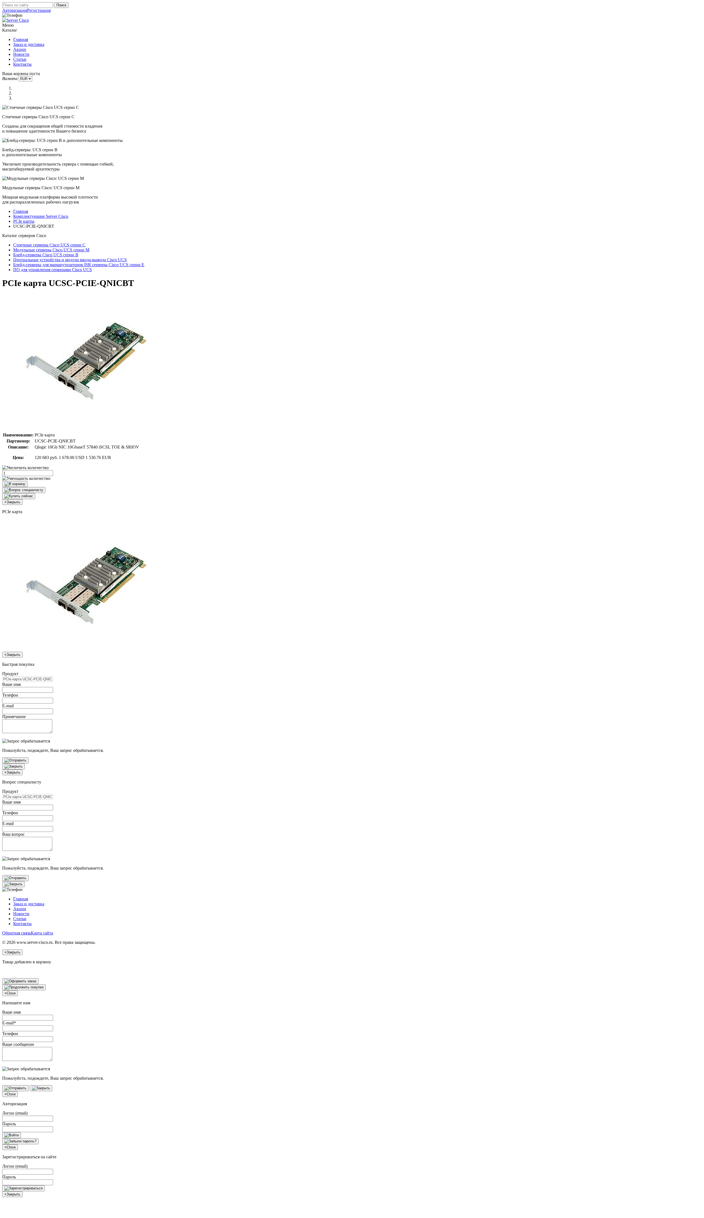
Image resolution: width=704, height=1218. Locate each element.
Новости (21, 54)
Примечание (14, 716)
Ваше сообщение (18, 1044)
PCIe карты (23, 221)
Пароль (9, 1123)
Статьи (19, 59)
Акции (19, 49)
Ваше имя (11, 684)
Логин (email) (15, 1113)
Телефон (10, 695)
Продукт (10, 673)
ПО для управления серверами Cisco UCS (52, 269)
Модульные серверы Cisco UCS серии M (51, 250)
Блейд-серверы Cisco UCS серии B (45, 254)
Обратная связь (16, 933)
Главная (20, 39)
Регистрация (39, 10)
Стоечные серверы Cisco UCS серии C (49, 245)
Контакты (22, 64)
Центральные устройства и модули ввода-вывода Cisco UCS (70, 259)
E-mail (8, 705)
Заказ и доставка (28, 44)
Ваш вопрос (13, 834)
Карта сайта (42, 933)
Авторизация (14, 10)
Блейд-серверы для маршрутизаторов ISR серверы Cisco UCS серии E (78, 264)
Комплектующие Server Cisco (40, 216)
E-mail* (9, 1023)
